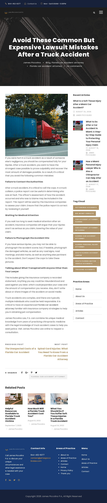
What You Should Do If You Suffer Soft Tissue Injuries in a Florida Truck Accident (58, 415)
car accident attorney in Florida (86, 229)
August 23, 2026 (83, 112)
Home (78, 289)
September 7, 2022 (13, 425)
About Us (80, 296)
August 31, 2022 (34, 420)
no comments (74, 66)
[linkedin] (10, 480)
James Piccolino (32, 62)
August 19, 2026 (92, 149)
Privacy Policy (67, 470)
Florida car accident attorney (68, 62)
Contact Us (32, 3)
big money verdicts (84, 213)
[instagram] (19, 480)
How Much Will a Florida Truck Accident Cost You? (36, 412)
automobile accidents (86, 207)
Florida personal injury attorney (86, 245)
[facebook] (5, 480)
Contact (80, 318)
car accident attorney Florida (86, 220)
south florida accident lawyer (86, 254)
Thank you (65, 473)
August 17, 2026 (92, 185)
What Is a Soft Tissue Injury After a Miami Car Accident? (87, 104)
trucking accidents (85, 269)
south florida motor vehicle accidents (85, 262)
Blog (48, 62)
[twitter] (14, 480)
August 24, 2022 (57, 425)
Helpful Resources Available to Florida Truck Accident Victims (12, 415)
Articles (79, 311)
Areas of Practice (84, 303)
